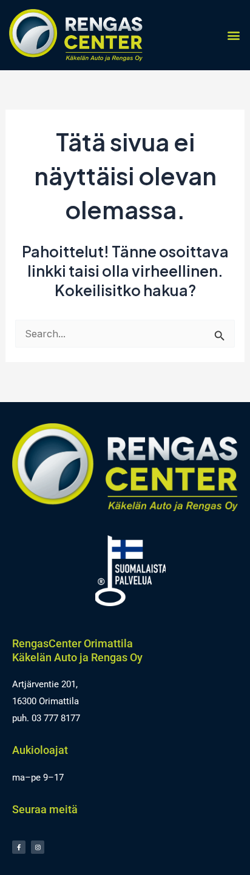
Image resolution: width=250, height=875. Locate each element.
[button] (234, 35)
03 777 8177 (56, 718)
